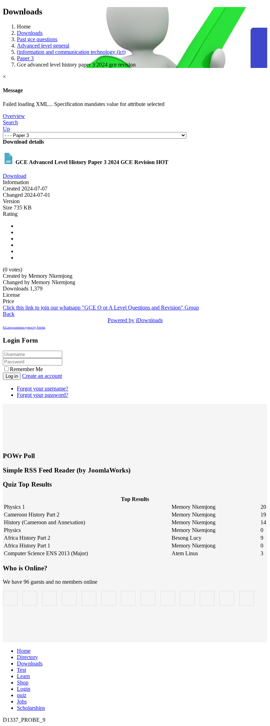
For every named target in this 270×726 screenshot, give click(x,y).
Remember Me (26, 369)
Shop (22, 683)
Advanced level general (43, 46)
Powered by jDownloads (135, 320)
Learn (23, 676)
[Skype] (148, 598)
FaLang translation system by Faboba (24, 327)
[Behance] (69, 598)
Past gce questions (37, 39)
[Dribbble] (167, 598)
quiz (21, 695)
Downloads (30, 33)
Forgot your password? (42, 395)
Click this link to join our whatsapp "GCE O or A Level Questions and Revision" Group (101, 308)
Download (14, 176)
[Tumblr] (246, 598)
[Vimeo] (207, 598)
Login (23, 689)
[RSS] (187, 598)
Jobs (22, 702)
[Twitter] (29, 598)
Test (21, 670)
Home (24, 651)
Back (8, 314)
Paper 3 (25, 58)
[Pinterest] (128, 598)
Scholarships (31, 708)
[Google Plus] (49, 598)
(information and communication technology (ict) (71, 52)
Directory (27, 657)
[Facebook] (10, 598)
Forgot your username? (42, 389)
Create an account (42, 376)
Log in (12, 376)
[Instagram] (89, 598)
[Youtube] (108, 598)
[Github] (226, 598)
